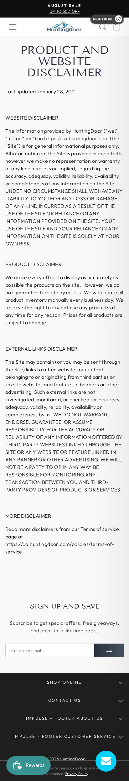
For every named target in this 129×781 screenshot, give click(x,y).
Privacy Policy (76, 773)
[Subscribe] (109, 650)
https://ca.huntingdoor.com (76, 138)
